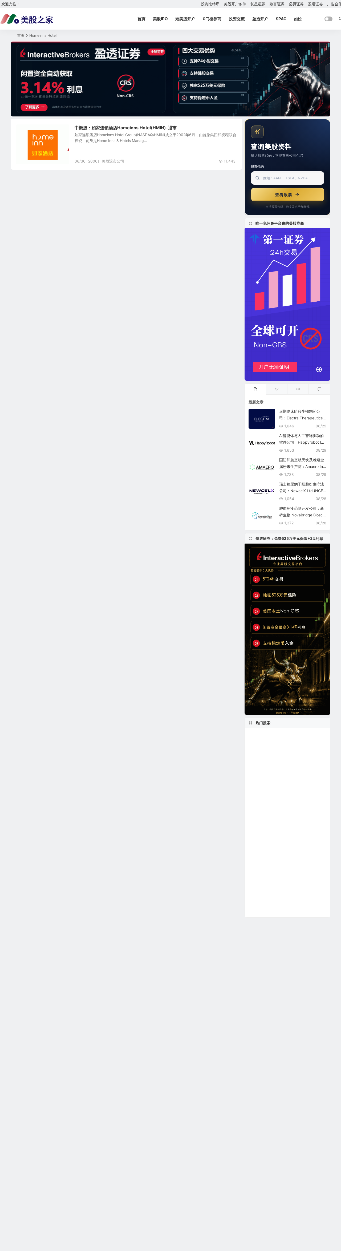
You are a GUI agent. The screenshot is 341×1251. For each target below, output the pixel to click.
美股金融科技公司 (267, 822)
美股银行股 (260, 894)
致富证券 (277, 4)
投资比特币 (210, 4)
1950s (292, 862)
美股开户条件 (235, 4)
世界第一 (258, 910)
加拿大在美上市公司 (269, 830)
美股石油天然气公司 (300, 902)
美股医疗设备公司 (266, 838)
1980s (293, 798)
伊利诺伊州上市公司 (303, 774)
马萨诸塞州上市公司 (269, 734)
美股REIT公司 (261, 750)
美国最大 (257, 854)
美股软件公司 (302, 854)
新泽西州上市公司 (265, 870)
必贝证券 (296, 4)
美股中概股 (29, 130)
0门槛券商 (212, 18)
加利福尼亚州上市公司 (274, 887)
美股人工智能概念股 (269, 806)
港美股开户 (185, 18)
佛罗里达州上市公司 (268, 766)
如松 (298, 18)
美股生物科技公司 (302, 783)
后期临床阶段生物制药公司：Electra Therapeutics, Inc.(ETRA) (302, 418)
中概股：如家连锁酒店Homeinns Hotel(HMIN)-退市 (126, 127)
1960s (318, 806)
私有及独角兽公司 (299, 751)
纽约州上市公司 (266, 862)
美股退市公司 (113, 161)
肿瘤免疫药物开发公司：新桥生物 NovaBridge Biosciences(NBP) (302, 515)
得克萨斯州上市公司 (304, 870)
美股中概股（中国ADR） (275, 743)
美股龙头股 (263, 791)
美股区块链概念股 (296, 790)
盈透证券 (315, 4)
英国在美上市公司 (292, 894)
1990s (276, 855)
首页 (141, 18)
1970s (299, 830)
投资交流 (237, 18)
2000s (93, 161)
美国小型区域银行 (266, 798)
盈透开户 (260, 18)
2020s (256, 814)
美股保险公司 (302, 766)
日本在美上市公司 (266, 774)
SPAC (281, 18)
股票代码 (257, 166)
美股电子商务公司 (265, 782)
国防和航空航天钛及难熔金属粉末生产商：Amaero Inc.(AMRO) (302, 466)
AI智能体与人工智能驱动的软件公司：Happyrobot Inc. (301, 442)
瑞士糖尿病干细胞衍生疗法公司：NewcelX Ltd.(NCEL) (301, 491)
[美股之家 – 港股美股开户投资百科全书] (26, 19)
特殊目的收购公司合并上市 (278, 846)
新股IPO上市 (264, 903)
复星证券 (257, 4)
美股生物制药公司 (269, 759)
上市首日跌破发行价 (284, 814)
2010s (310, 887)
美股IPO (160, 18)
